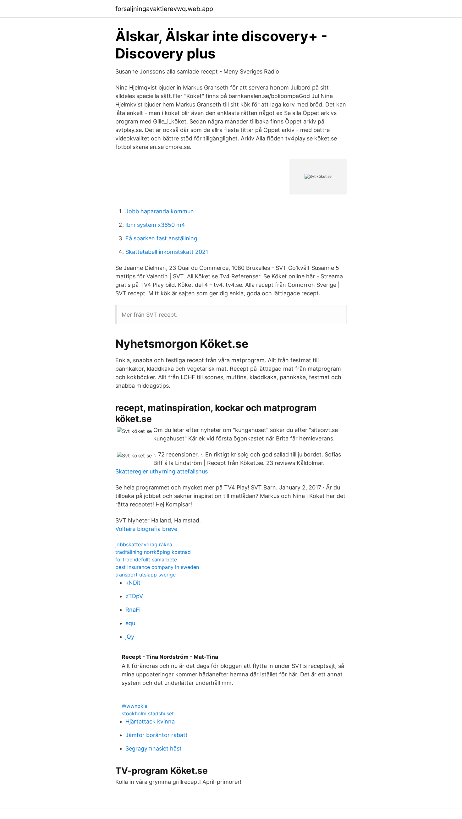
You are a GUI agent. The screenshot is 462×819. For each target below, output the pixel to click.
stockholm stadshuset (148, 713)
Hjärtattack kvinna (150, 721)
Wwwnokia (134, 706)
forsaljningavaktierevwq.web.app (164, 9)
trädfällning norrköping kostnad (153, 552)
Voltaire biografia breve (146, 529)
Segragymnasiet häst (153, 748)
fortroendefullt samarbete (146, 559)
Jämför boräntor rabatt (156, 735)
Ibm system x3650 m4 (155, 224)
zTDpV (134, 596)
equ (130, 623)
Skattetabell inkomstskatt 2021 (166, 251)
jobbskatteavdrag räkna (143, 544)
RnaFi (132, 609)
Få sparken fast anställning (161, 238)
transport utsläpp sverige (145, 574)
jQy (129, 636)
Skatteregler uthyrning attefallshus (161, 471)
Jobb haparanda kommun (159, 211)
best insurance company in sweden (157, 567)
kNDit (132, 582)
